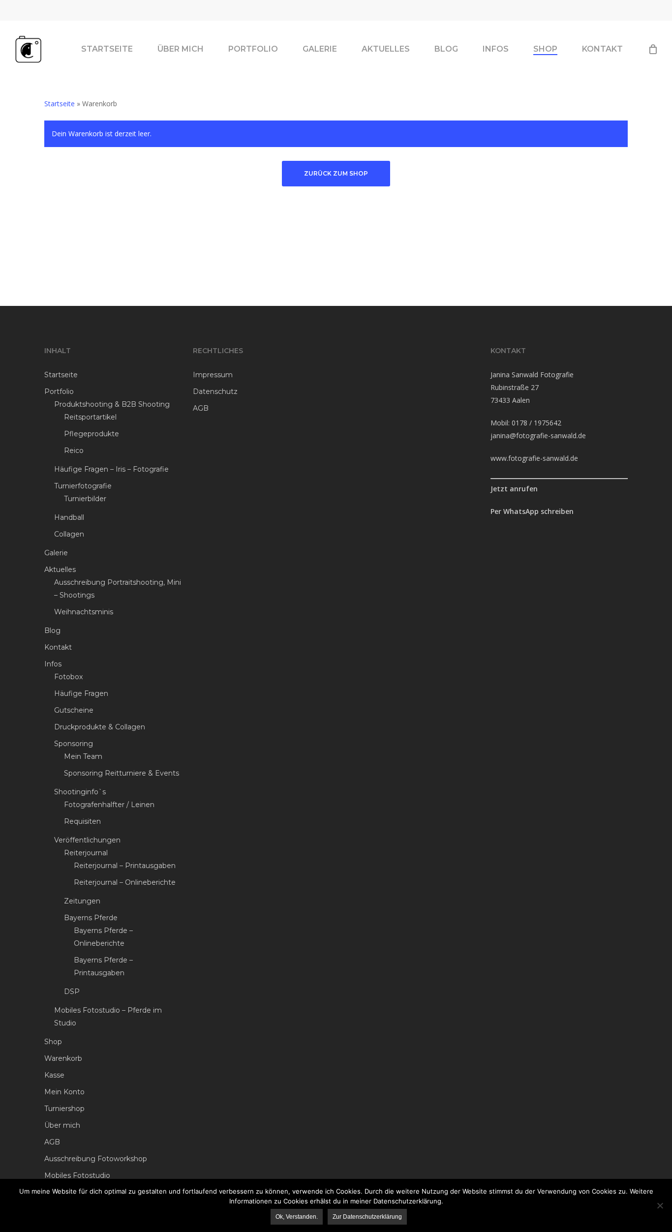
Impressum (213, 374)
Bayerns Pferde (91, 917)
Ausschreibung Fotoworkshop (95, 1158)
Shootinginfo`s (80, 791)
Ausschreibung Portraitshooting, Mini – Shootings (117, 589)
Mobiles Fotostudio (77, 1175)
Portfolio (59, 391)
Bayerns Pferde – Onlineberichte (103, 937)
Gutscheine (73, 710)
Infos (52, 664)
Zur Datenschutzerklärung (367, 1216)
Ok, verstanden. (296, 1216)
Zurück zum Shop (336, 173)
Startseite (59, 103)
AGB (52, 1142)
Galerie (56, 552)
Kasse (54, 1075)
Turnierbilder (85, 498)
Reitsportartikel (90, 417)
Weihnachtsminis (83, 611)
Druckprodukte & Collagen (99, 726)
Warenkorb (63, 1058)
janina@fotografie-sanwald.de (538, 435)
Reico (74, 450)
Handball (69, 517)
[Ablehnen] (660, 1205)
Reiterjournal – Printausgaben (125, 865)
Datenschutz (215, 391)
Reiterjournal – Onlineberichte (125, 882)
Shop (53, 1041)
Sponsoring (73, 743)
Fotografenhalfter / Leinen (109, 804)
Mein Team (83, 756)
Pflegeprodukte (91, 433)
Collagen (69, 534)
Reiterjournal (86, 852)
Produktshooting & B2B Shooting (112, 404)
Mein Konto (64, 1091)
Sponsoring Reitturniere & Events (121, 773)
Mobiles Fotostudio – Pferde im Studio (108, 1016)
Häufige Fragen (81, 693)
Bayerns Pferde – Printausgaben (103, 966)
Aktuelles (60, 569)
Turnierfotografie (83, 485)
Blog (52, 630)
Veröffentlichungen (87, 840)
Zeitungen (82, 901)
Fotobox (68, 676)
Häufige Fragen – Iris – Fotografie (111, 469)
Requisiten (82, 821)
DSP (72, 991)
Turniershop (64, 1108)
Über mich (62, 1125)
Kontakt (58, 647)
